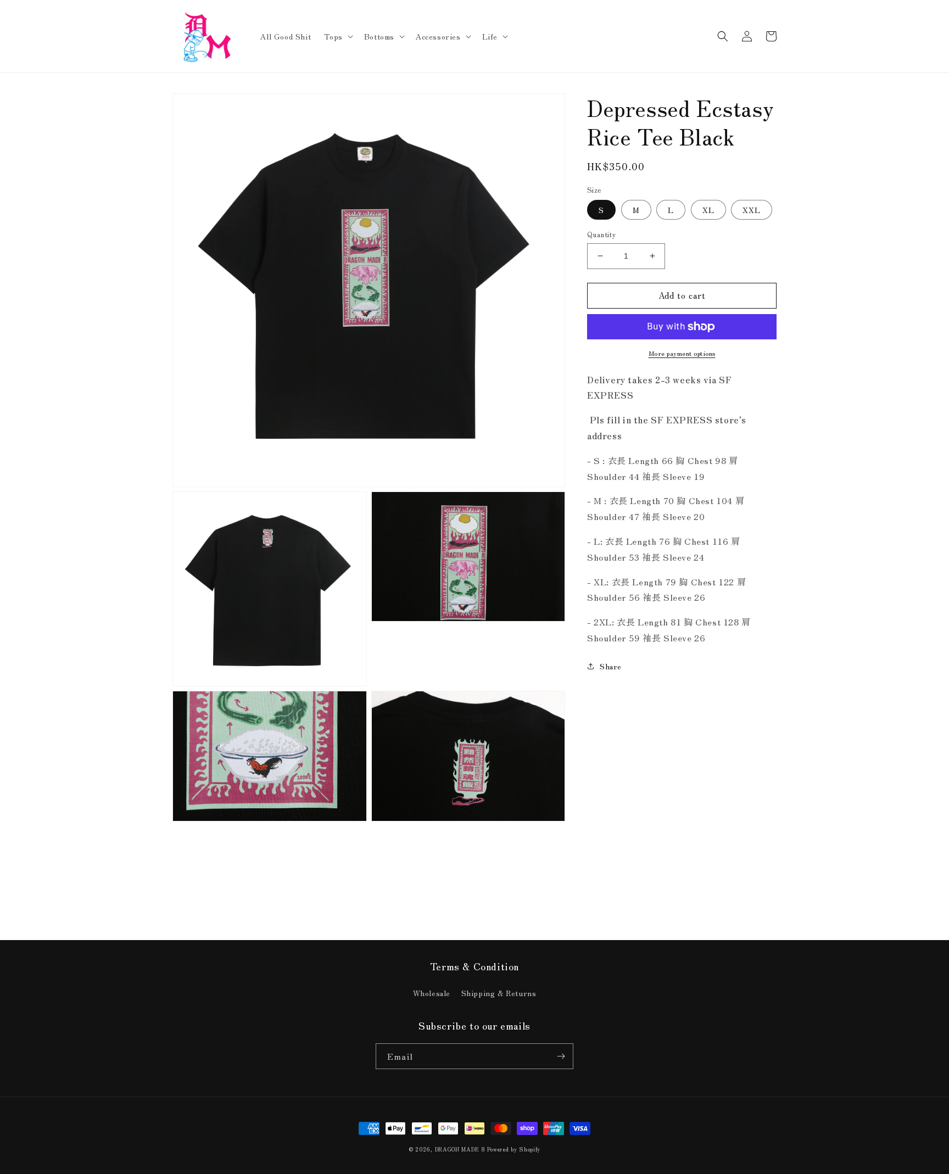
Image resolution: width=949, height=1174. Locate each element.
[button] (337, 36)
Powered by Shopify (513, 1149)
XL (708, 209)
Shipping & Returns (499, 992)
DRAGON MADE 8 (461, 1149)
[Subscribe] (561, 1056)
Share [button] (611, 666)
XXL (752, 209)
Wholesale (431, 992)
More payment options (682, 352)
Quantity (601, 234)
